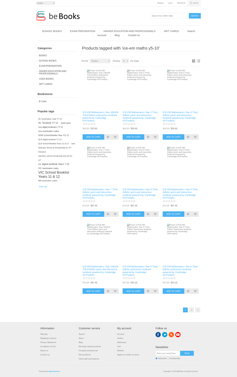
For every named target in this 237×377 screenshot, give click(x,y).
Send (187, 353)
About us (44, 350)
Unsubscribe (174, 358)
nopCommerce (54, 371)
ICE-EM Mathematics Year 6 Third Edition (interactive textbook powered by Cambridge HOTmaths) (180, 270)
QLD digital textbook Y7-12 (50, 139)
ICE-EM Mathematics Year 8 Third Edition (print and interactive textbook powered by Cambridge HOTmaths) (140, 193)
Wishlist (120, 350)
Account (101, 35)
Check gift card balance (89, 359)
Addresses (121, 342)
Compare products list (88, 350)
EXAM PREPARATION (82, 31)
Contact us (134, 35)
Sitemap (43, 334)
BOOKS (43, 55)
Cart (119, 346)
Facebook (158, 334)
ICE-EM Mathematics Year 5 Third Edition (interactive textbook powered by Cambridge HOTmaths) (140, 270)
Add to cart (93, 137)
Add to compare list (108, 137)
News (81, 338)
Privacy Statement (48, 342)
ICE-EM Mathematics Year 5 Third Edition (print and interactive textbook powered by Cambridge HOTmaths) (140, 116)
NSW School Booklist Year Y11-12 (53, 135)
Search (195, 16)
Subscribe (162, 358)
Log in (170, 3)
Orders (120, 338)
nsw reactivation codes (48, 131)
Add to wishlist (115, 137)
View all (43, 186)
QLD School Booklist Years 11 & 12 (53, 143)
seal (73, 143)
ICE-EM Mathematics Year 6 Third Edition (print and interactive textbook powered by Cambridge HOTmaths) (180, 116)
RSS (171, 334)
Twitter (164, 334)
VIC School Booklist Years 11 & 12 (53, 174)
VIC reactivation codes (48, 168)
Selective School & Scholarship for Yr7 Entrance (54, 150)
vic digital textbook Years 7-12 (53, 164)
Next (197, 310)
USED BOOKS (46, 79)
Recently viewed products (90, 346)
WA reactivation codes (47, 181)
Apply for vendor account (128, 355)
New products (85, 355)
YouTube (177, 334)
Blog (117, 35)
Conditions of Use (48, 346)
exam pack (66, 123)
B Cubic (43, 101)
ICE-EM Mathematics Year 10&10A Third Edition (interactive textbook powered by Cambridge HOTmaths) (100, 116)
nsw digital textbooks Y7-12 (50, 127)
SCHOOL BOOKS (52, 31)
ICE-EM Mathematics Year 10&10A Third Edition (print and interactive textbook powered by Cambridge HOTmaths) (100, 270)
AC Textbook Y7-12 (48, 123)
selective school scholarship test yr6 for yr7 (55, 158)
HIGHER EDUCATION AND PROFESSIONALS (130, 31)
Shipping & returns (48, 338)
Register (160, 3)
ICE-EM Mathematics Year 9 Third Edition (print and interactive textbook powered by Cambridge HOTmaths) (180, 193)
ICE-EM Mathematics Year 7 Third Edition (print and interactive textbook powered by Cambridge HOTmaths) (100, 193)
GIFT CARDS (171, 31)
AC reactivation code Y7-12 (50, 119)
